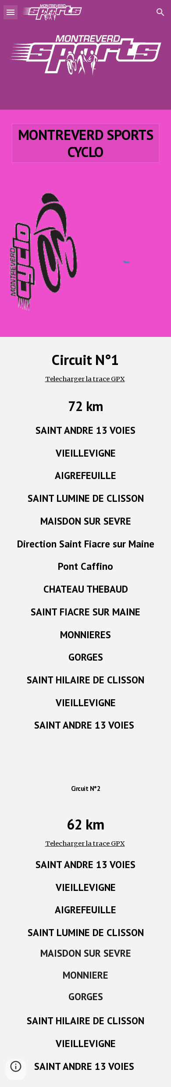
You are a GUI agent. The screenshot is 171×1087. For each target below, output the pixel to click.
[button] (10, 12)
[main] (85, 143)
